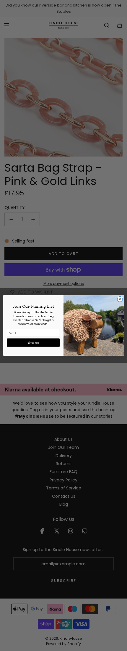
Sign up (33, 342)
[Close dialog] (120, 299)
